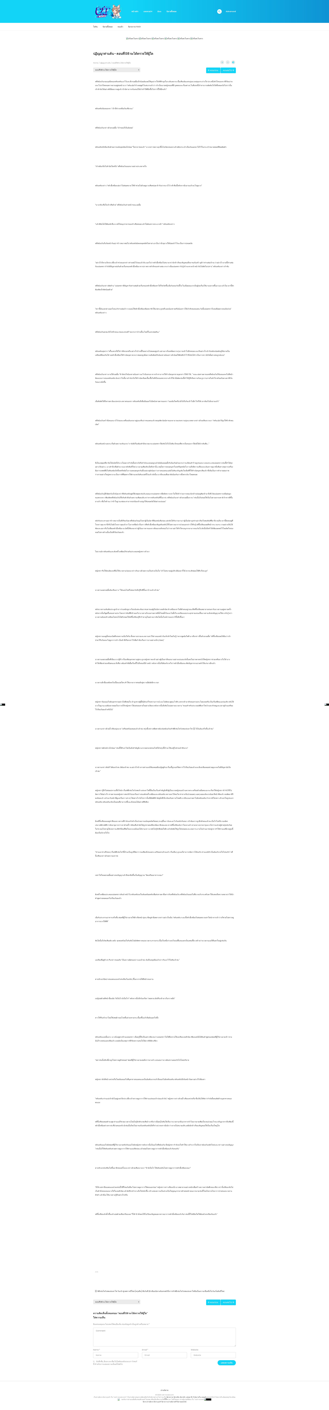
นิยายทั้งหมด (171, 11)
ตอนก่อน (214, 70)
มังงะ (159, 11)
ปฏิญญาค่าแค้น (105, 63)
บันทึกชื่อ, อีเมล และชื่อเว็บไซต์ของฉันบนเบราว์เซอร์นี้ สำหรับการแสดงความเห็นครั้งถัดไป (115, 1362)
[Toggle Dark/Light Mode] (233, 62)
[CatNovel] (108, 11)
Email (144, 1349)
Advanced (231, 11)
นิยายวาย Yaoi (134, 26)
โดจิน (95, 26)
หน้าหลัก (134, 11)
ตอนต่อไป (227, 70)
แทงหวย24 (147, 11)
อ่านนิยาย (164, 1390)
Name (96, 1349)
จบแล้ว (120, 26)
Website (194, 1349)
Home (95, 63)
